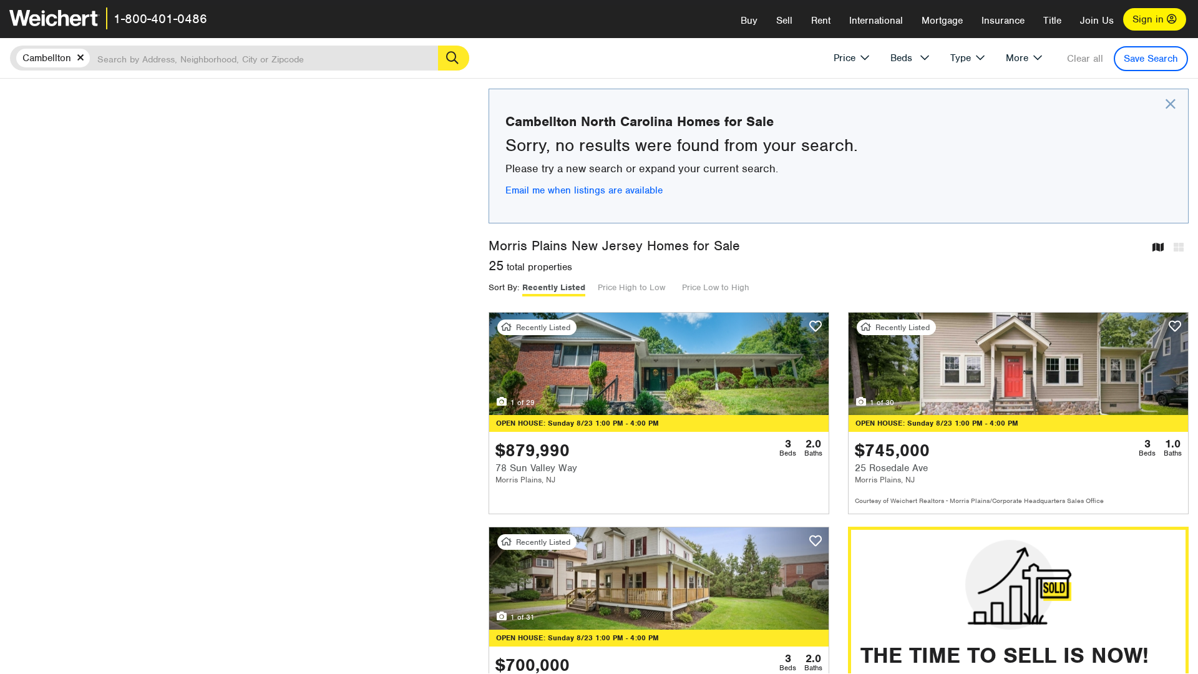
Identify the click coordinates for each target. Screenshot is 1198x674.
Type (960, 58)
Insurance (1003, 20)
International (876, 20)
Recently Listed (553, 287)
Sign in (1149, 19)
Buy (749, 20)
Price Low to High (715, 287)
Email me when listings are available (584, 190)
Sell (784, 20)
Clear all (1085, 58)
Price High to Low (631, 287)
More (1017, 58)
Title (1052, 20)
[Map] (1158, 248)
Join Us (1097, 20)
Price (844, 58)
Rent (820, 20)
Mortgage (942, 20)
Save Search (1151, 58)
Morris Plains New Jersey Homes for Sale (614, 245)
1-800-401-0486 (160, 19)
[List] (1179, 248)
